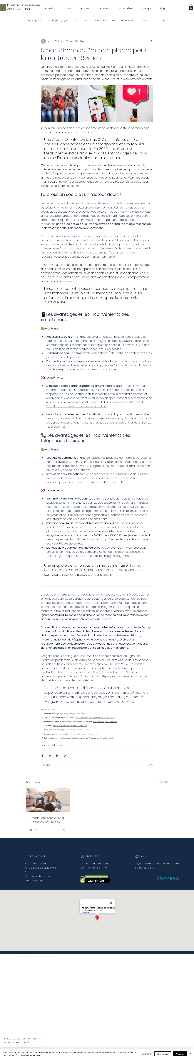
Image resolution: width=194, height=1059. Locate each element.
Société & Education (52, 745)
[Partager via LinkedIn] (57, 755)
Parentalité (100, 20)
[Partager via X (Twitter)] (49, 755)
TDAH (76, 20)
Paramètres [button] (146, 1053)
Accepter (180, 1053)
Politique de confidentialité (27, 1055)
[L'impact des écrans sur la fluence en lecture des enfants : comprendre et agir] (48, 800)
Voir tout (163, 781)
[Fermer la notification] (39, 1036)
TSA (87, 20)
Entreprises (127, 20)
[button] (191, 7)
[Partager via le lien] (64, 755)
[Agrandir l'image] (59, 103)
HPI (113, 20)
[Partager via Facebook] (42, 755)
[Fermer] (190, 1054)
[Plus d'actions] (151, 41)
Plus (141, 20)
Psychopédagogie (58, 20)
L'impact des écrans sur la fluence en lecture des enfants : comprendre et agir (47, 820)
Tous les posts (34, 20)
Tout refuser (163, 1053)
